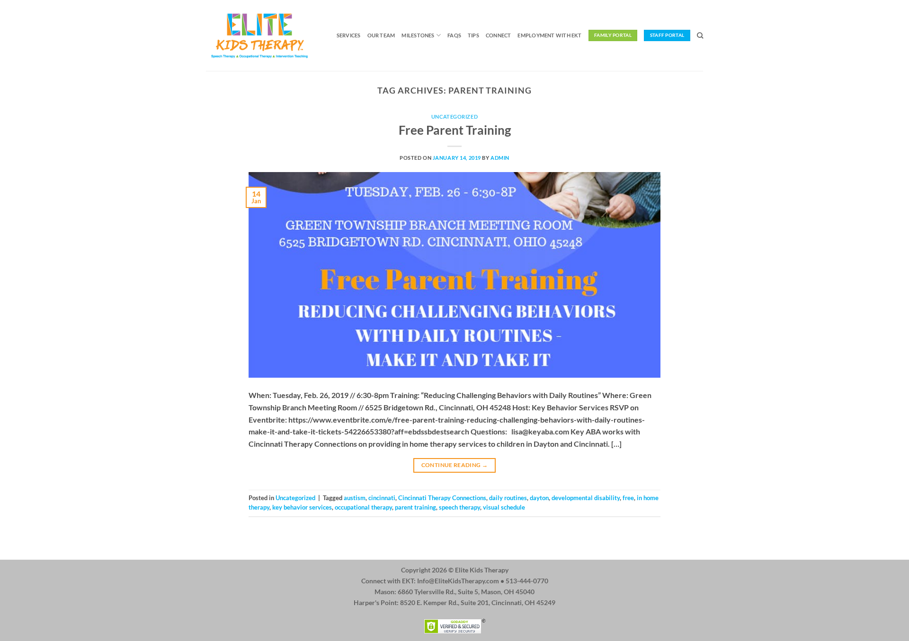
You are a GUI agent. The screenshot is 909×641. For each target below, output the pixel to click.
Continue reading (454, 464)
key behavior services (302, 507)
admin (499, 158)
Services (349, 35)
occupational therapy (363, 507)
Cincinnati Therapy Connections (442, 498)
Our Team (381, 35)
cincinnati (381, 498)
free (628, 498)
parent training (415, 507)
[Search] (700, 35)
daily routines (508, 498)
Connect (498, 35)
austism (354, 498)
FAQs (454, 35)
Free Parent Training (455, 130)
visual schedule (504, 507)
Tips (473, 35)
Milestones (417, 35)
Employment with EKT (549, 35)
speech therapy (459, 507)
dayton (539, 498)
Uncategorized (454, 116)
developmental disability (586, 498)
